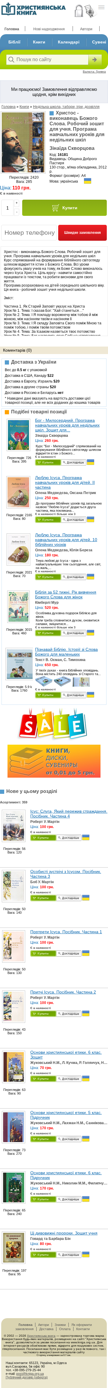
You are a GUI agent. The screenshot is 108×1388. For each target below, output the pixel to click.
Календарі (69, 42)
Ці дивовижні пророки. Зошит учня (64, 1233)
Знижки (60, 1325)
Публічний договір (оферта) (27, 1377)
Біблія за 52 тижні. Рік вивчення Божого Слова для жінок (65, 594)
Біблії (14, 42)
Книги (39, 42)
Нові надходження (49, 29)
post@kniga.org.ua (30, 1373)
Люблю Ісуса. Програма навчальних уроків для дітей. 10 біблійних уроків (66, 539)
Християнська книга (41, 1335)
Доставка (46, 1329)
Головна (11, 29)
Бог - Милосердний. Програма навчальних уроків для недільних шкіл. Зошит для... (67, 425)
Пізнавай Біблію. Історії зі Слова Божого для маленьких (66, 652)
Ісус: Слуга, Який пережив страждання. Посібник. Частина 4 (68, 813)
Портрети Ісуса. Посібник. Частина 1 (66, 931)
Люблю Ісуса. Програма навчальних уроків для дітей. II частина (65, 482)
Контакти (83, 1329)
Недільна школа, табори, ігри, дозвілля (66, 107)
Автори (86, 29)
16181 (63, 155)
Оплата (64, 1329)
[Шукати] (94, 59)
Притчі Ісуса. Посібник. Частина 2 (63, 992)
